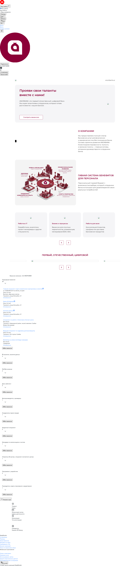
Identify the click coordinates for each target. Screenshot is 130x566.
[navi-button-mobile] (2, 31)
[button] (1, 25)
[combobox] (4, 562)
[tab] (4, 72)
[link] (3, 18)
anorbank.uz (110, 80)
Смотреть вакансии (31, 117)
